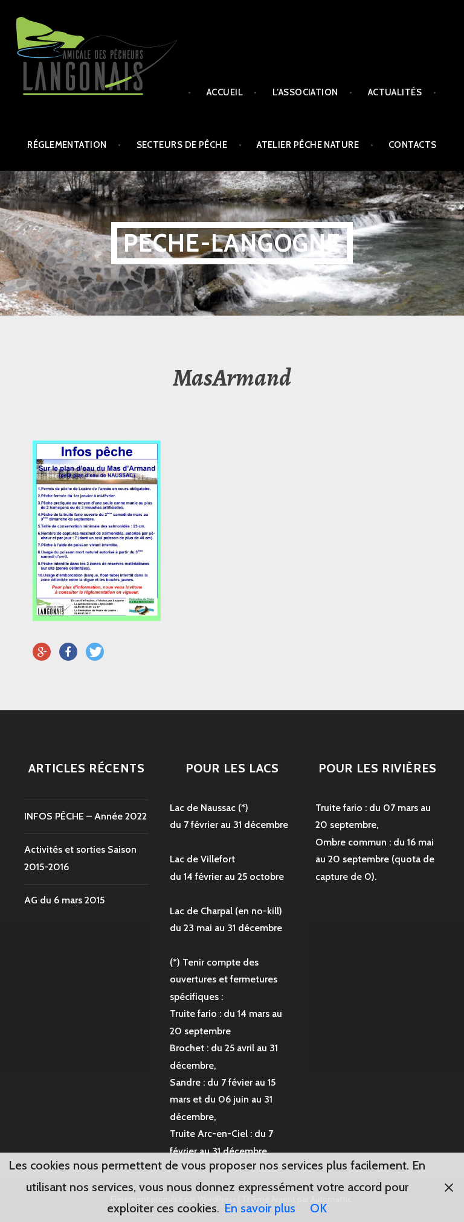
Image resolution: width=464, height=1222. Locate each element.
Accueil (225, 92)
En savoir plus (259, 1208)
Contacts (412, 144)
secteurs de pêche (182, 144)
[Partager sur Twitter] (95, 652)
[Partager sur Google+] (42, 652)
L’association (305, 92)
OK (318, 1208)
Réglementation (66, 144)
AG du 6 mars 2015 (64, 900)
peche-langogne (232, 243)
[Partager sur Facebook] (68, 652)
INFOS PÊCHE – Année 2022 (85, 816)
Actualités (395, 92)
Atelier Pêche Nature (308, 144)
